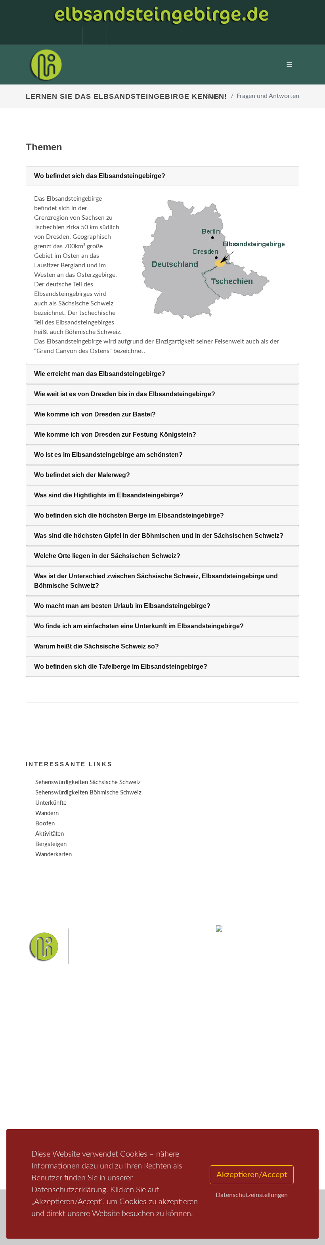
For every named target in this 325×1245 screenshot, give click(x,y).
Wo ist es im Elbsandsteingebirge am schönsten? (108, 454)
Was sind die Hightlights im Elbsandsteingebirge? (109, 495)
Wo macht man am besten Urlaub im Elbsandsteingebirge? (122, 605)
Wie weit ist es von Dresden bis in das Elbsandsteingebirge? (124, 394)
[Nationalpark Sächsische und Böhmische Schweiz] (205, 259)
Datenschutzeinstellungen (252, 1195)
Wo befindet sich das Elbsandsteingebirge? (99, 176)
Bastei (35, 1125)
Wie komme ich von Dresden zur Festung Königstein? (115, 434)
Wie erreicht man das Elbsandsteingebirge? (99, 373)
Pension (140, 1072)
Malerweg (61, 1125)
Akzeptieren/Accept (251, 1175)
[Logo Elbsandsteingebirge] (45, 64)
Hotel (137, 1062)
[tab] (162, 176)
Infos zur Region (56, 1072)
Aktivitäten (49, 1103)
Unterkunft (49, 1092)
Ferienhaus (144, 1092)
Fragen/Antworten (58, 1062)
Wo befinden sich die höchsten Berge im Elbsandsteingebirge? (129, 515)
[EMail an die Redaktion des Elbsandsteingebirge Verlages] (115, 35)
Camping (141, 1103)
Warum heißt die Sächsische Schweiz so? (96, 646)
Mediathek (49, 1082)
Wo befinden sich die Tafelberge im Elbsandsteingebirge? (120, 666)
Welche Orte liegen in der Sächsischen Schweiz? (107, 555)
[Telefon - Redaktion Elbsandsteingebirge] (91, 35)
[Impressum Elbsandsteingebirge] (67, 35)
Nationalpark (93, 1125)
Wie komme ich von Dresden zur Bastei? (95, 414)
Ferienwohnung (150, 1082)
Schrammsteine (166, 1125)
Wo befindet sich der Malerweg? (82, 475)
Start (213, 96)
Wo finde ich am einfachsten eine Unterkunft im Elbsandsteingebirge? (139, 626)
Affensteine (128, 1125)
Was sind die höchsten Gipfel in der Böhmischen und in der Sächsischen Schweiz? (158, 535)
